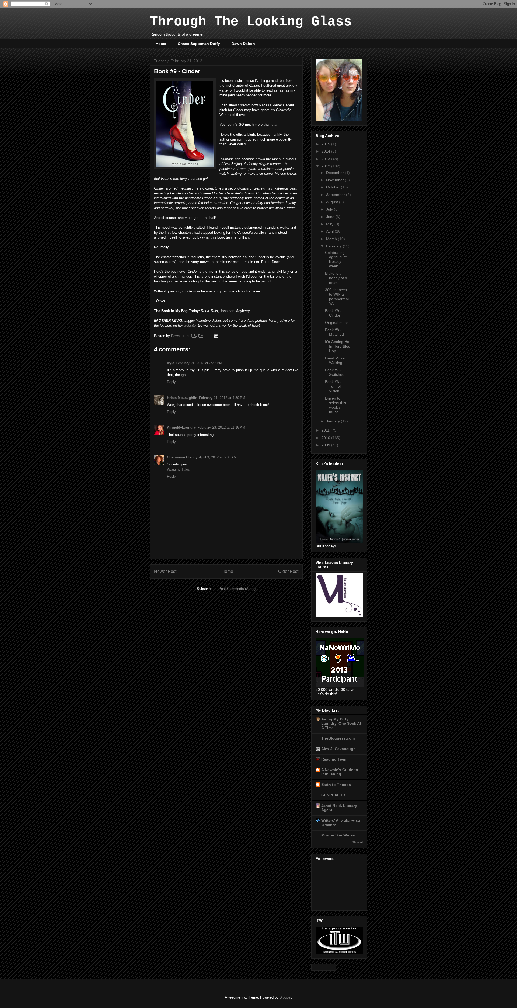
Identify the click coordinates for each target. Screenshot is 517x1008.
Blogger (285, 997)
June (331, 217)
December (335, 172)
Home (161, 43)
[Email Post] (215, 336)
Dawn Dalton (243, 43)
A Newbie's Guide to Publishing (339, 772)
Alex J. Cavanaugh (338, 749)
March (332, 239)
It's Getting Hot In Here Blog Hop (337, 346)
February (334, 246)
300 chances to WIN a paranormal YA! (337, 296)
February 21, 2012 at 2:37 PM (199, 363)
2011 (326, 430)
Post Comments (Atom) (237, 589)
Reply (171, 382)
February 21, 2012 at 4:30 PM (222, 398)
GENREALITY (333, 795)
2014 (326, 151)
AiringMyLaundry (181, 427)
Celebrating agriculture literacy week (336, 259)
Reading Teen (334, 759)
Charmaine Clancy (182, 457)
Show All (357, 842)
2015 (326, 144)
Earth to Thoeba (336, 784)
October (333, 187)
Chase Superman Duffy (199, 43)
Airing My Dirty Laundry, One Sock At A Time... (341, 723)
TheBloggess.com (338, 738)
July (330, 209)
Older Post (288, 571)
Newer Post (165, 571)
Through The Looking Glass (251, 21)
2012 (326, 166)
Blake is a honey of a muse (336, 278)
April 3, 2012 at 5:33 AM (218, 457)
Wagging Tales (178, 469)
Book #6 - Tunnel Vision (333, 386)
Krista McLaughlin (182, 398)
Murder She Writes (338, 835)
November (335, 180)
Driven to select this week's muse (335, 405)
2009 (326, 445)
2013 (326, 159)
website (190, 325)
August (332, 202)
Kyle (170, 363)
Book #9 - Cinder (333, 313)
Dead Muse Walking (335, 360)
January (333, 421)
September (336, 194)
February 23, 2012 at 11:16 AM (221, 427)
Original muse (337, 322)
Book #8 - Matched (334, 332)
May (330, 224)
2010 (326, 438)
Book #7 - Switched (334, 372)
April (330, 231)
